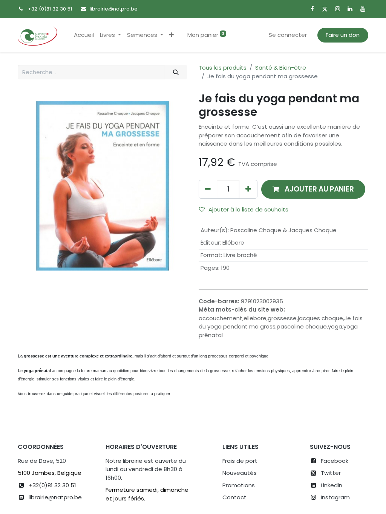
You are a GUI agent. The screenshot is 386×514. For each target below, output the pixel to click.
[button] (171, 35)
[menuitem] (84, 35)
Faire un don (343, 35)
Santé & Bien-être (280, 67)
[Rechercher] (176, 72)
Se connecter (288, 35)
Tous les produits (223, 67)
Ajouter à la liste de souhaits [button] (248, 209)
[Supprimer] (208, 189)
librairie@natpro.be (114, 8)
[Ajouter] (248, 189)
